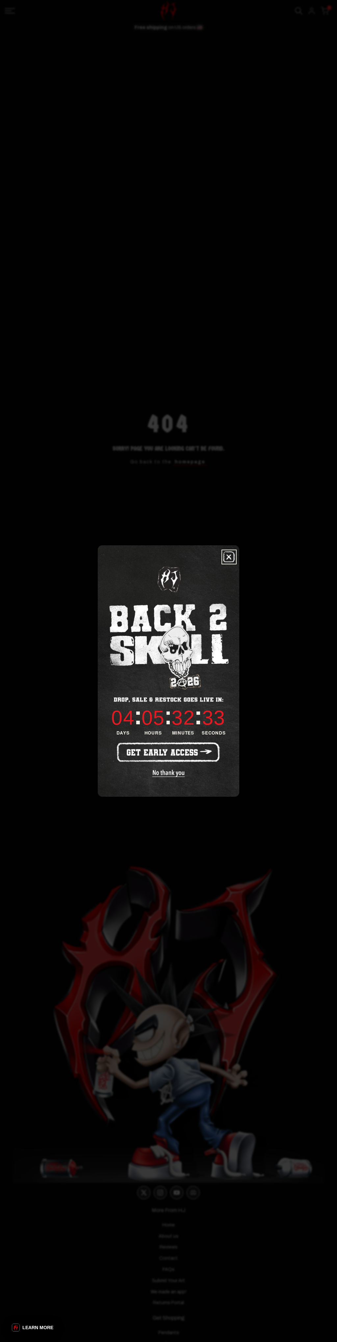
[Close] (229, 557)
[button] (33, 1327)
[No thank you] (168, 773)
